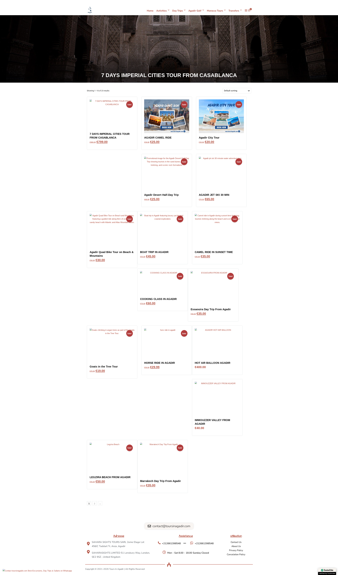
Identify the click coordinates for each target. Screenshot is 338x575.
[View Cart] (249, 11)
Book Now (112, 146)
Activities (161, 10)
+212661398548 (244, 3)
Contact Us (236, 542)
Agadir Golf (194, 10)
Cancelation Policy (236, 554)
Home (150, 10)
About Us (236, 546)
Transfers (234, 10)
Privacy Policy (236, 550)
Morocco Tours (215, 10)
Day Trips (177, 10)
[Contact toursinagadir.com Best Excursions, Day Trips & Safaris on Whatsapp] (37, 570)
